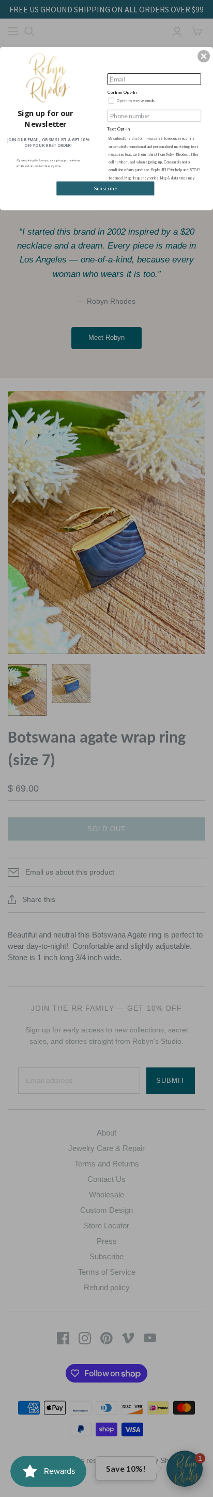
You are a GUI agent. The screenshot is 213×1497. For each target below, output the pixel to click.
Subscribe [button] (105, 188)
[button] (203, 56)
